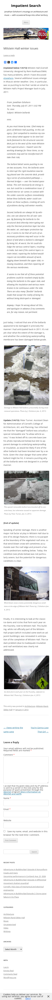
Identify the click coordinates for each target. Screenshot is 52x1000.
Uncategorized (9, 924)
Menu (26, 22)
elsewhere (8, 78)
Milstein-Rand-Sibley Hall (14, 917)
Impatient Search (26, 5)
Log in (6, 967)
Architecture (30, 706)
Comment (9, 754)
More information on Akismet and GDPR (22, 792)
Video (5, 928)
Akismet (7, 791)
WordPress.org (9, 977)
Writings (7, 931)
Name (7, 798)
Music (6, 921)
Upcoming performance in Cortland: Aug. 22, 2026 (24, 876)
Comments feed (10, 974)
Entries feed (8, 970)
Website (7, 820)
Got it (28, 998)
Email (7, 809)
